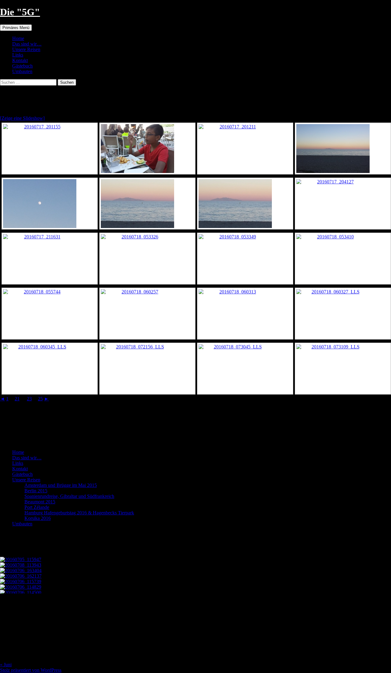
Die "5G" (20, 11)
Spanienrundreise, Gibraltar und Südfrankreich (69, 496)
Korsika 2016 (37, 518)
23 (29, 398)
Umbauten (22, 71)
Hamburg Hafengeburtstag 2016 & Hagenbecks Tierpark (79, 512)
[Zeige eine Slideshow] (22, 118)
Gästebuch (22, 65)
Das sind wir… (27, 43)
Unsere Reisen (26, 49)
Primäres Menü (15, 27)
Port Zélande (36, 507)
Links (17, 54)
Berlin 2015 (35, 490)
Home (18, 38)
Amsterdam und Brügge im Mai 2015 (60, 485)
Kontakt (20, 60)
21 (17, 398)
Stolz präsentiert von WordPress (30, 670)
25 (40, 398)
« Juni (6, 664)
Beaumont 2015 (39, 501)
